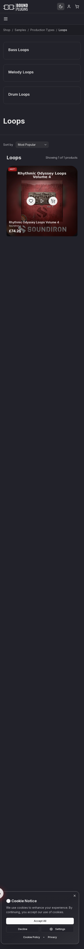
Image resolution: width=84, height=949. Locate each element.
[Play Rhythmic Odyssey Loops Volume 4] (42, 201)
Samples (20, 30)
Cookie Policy (31, 937)
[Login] (69, 6)
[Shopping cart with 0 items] (77, 6)
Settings (60, 929)
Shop (6, 30)
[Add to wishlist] (31, 201)
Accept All (40, 920)
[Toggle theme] (60, 6)
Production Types (42, 30)
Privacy (52, 937)
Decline (22, 929)
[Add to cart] (53, 201)
